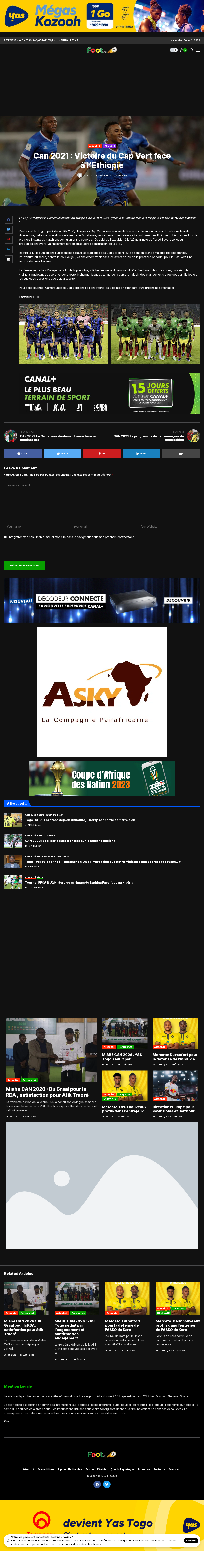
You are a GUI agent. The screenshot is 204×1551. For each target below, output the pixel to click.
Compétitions (46, 1469)
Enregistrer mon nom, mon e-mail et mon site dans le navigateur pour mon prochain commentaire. (71, 537)
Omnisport (175, 1469)
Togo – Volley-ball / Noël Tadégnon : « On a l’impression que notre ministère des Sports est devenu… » (103, 861)
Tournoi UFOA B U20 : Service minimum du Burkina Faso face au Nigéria (79, 882)
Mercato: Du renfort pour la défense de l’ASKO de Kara (175, 1057)
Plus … (8, 1421)
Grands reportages (122, 1469)
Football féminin (96, 1469)
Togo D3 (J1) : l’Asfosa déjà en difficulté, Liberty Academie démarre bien (80, 820)
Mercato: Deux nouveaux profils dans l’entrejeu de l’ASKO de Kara (124, 1109)
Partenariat (29, 1080)
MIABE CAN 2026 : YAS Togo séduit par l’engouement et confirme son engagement (122, 1057)
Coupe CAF (124, 1094)
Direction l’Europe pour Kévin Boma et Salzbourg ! (175, 1109)
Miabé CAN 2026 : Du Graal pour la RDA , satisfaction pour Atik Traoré (47, 1092)
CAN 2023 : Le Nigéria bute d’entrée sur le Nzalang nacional (70, 841)
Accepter (191, 1540)
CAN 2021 (109, 146)
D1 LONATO (110, 1098)
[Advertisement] (102, 86)
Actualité (94, 146)
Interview (144, 1469)
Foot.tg (88, 175)
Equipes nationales (70, 1469)
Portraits (159, 1469)
